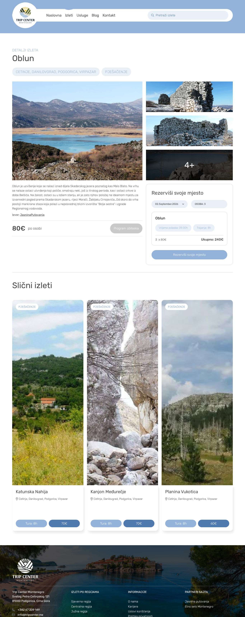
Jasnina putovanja (197, 601)
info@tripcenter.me (30, 614)
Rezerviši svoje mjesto (189, 255)
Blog (95, 15)
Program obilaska (126, 228)
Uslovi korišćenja (139, 611)
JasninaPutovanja (32, 214)
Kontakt (109, 15)
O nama (133, 601)
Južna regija (79, 611)
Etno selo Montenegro (199, 606)
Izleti (69, 15)
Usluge (82, 15)
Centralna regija (81, 606)
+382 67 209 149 (29, 609)
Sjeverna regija (81, 601)
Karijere (133, 606)
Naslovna (54, 15)
